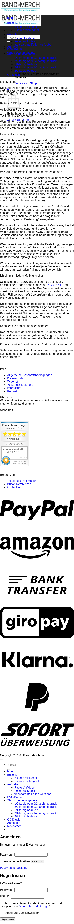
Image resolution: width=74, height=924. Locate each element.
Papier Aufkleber (25, 38)
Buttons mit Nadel (25, 26)
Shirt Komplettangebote (22, 53)
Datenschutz (15, 378)
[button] (14, 826)
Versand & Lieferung (20, 384)
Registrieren (7, 919)
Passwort (7, 854)
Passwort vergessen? (13, 867)
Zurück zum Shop (25, 83)
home (10, 17)
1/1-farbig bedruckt (26, 810)
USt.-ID (5, 896)
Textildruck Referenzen (21, 480)
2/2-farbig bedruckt (26, 70)
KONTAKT (55, 284)
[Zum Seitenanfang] (1, 759)
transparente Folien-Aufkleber (33, 44)
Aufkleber (13, 34)
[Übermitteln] (8, 41)
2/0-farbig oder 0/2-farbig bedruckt (35, 61)
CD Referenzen (17, 487)
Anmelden (37, 861)
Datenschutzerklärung (33, 906)
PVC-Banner (15, 48)
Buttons (12, 22)
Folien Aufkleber (24, 41)
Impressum (14, 387)
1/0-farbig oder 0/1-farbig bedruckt (35, 57)
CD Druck (13, 74)
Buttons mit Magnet (26, 30)
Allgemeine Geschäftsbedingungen (29, 375)
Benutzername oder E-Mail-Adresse (23, 844)
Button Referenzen (19, 484)
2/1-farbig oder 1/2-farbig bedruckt (35, 67)
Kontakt (12, 391)
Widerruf (12, 381)
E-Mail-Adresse (11, 883)
